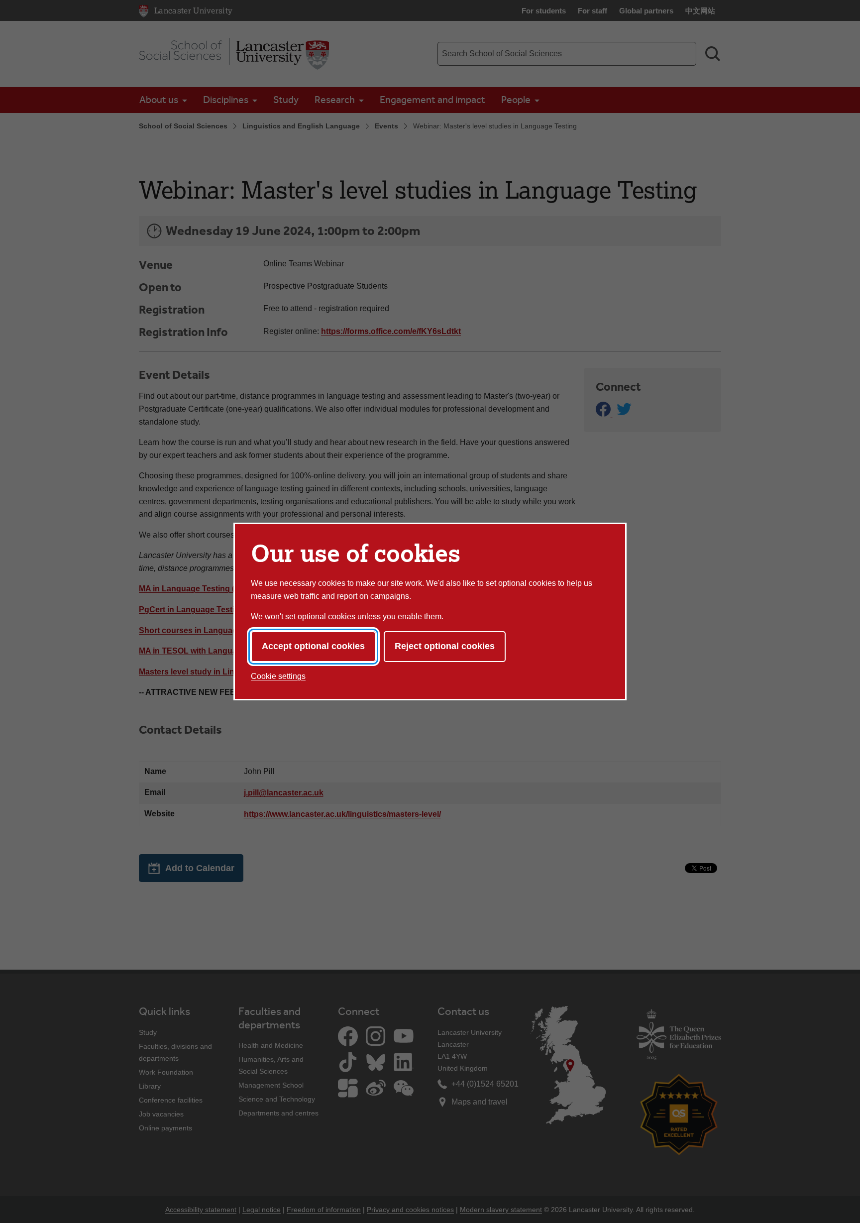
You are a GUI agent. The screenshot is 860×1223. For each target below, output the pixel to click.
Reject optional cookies (445, 646)
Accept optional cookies (313, 646)
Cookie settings (278, 676)
